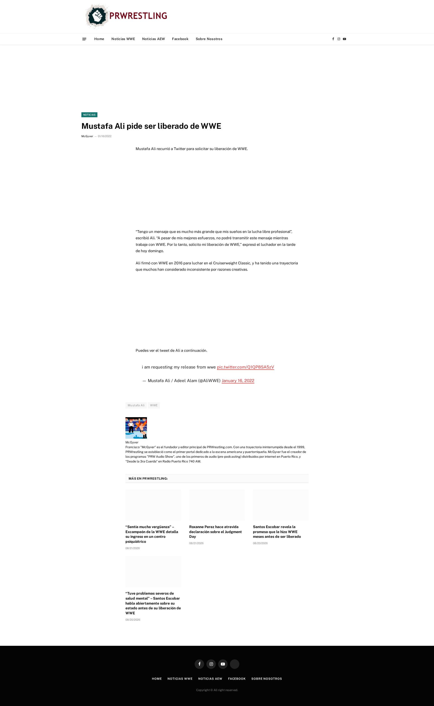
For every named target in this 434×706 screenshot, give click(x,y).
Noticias (89, 114)
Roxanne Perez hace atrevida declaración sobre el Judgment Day (215, 532)
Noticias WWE (123, 39)
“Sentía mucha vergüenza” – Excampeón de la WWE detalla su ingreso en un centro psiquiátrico (151, 534)
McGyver (87, 136)
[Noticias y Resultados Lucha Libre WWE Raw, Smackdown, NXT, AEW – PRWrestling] (127, 16)
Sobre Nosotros (209, 39)
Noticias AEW (153, 39)
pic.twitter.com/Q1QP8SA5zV (245, 366)
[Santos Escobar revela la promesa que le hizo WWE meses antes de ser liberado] (281, 505)
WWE (154, 405)
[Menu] (84, 39)
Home (99, 39)
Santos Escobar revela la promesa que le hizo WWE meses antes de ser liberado (277, 532)
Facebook (180, 39)
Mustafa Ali (136, 405)
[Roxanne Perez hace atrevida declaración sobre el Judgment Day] (217, 505)
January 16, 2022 (238, 380)
